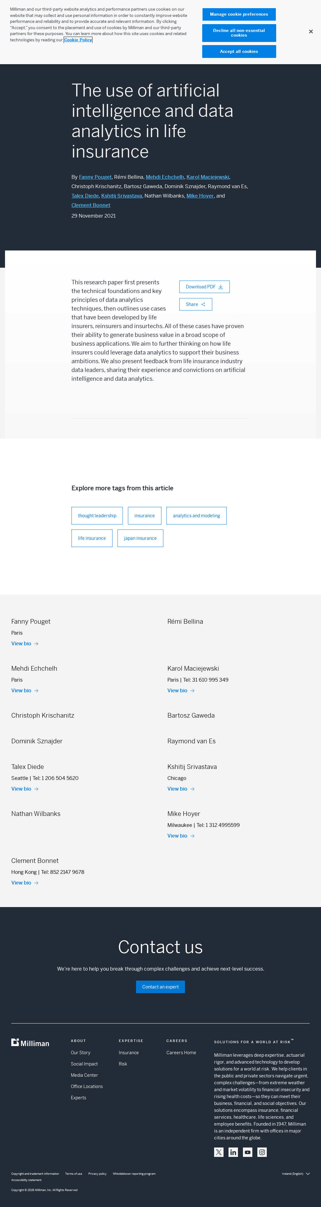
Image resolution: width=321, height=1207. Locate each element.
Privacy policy (97, 1174)
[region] (160, 32)
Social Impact (84, 1064)
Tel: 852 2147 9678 (62, 872)
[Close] (311, 31)
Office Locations (87, 1086)
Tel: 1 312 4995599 (218, 825)
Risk (123, 1064)
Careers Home (181, 1052)
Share (192, 304)
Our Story (80, 1052)
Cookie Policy (78, 40)
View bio (21, 643)
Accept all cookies (239, 51)
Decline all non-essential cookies (239, 33)
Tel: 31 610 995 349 (206, 680)
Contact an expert (160, 987)
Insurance (129, 1052)
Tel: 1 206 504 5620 (56, 778)
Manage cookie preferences (239, 14)
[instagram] (262, 1152)
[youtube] (247, 1152)
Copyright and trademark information (35, 1174)
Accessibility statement (26, 1180)
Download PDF (201, 287)
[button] (219, 1152)
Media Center (84, 1075)
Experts (78, 1098)
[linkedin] (233, 1152)
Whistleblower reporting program (134, 1174)
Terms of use (73, 1174)
